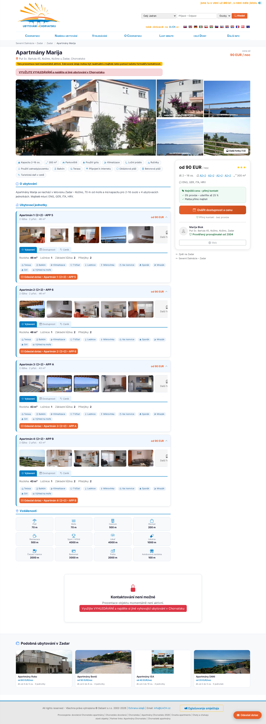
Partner (113, 718)
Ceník (66, 249)
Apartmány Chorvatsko (135, 718)
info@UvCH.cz (162, 707)
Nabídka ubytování (66, 35)
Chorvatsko (32, 35)
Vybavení (30, 249)
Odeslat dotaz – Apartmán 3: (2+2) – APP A (50, 425)
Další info (233, 35)
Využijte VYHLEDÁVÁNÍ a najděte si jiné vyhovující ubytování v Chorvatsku (133, 608)
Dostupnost (49, 249)
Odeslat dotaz (249, 715)
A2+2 (203, 175)
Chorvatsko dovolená (116, 715)
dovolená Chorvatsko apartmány (88, 715)
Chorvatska (134, 715)
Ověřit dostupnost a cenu (215, 210)
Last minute (166, 35)
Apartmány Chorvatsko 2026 (156, 715)
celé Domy (200, 35)
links (120, 718)
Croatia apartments (181, 715)
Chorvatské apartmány (159, 718)
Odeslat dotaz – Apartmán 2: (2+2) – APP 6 (50, 351)
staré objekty (102, 718)
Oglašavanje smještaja (203, 708)
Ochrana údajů (136, 707)
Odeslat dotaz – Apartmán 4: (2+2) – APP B (50, 500)
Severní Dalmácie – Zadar (29, 43)
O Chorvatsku (133, 35)
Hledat (241, 15)
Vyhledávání (99, 35)
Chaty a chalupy (200, 715)
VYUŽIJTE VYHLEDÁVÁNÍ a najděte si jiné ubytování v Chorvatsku (61, 72)
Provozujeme (64, 715)
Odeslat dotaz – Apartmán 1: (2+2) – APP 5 (50, 276)
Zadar (50, 43)
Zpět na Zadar (186, 254)
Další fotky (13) (237, 150)
